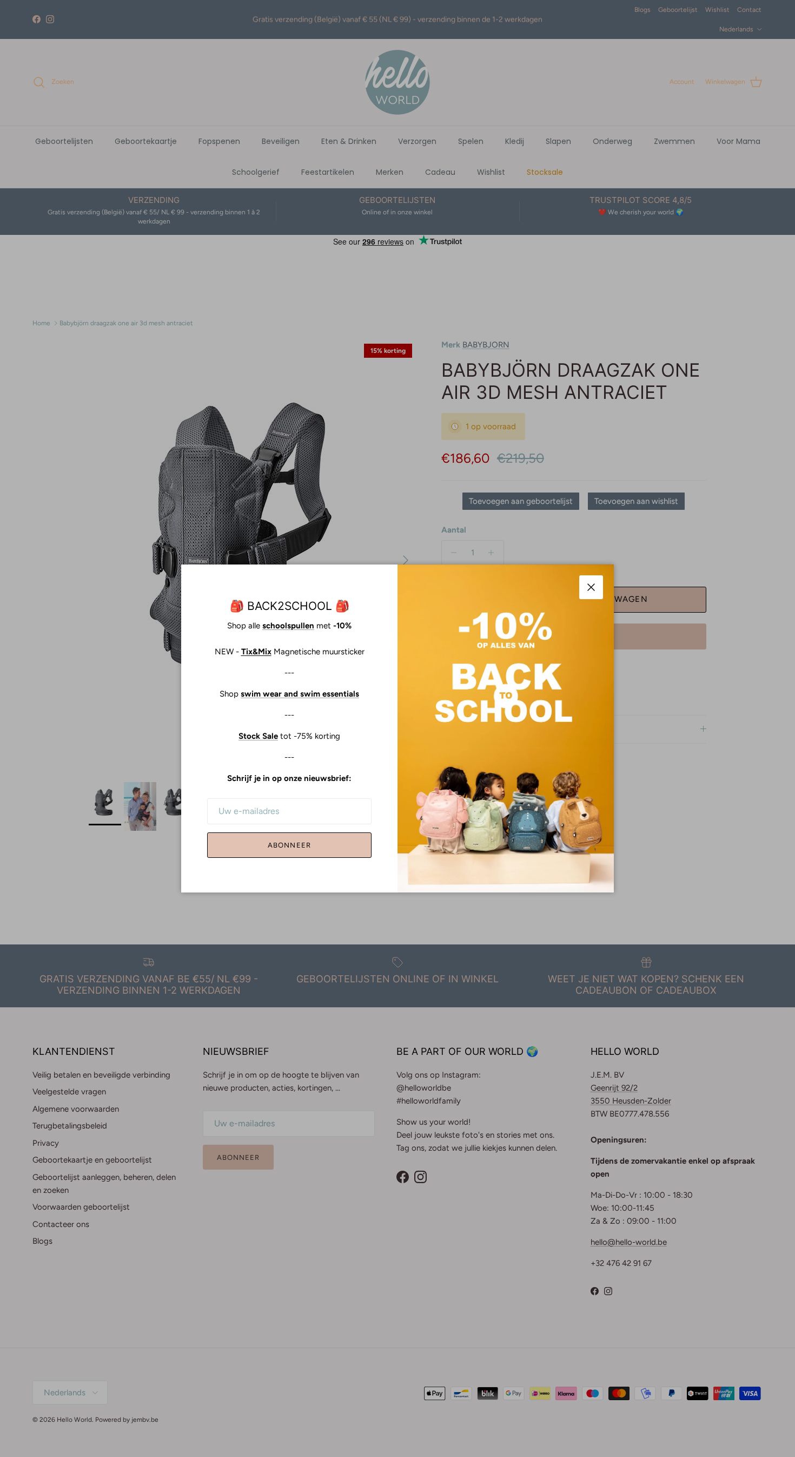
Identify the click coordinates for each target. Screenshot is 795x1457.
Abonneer (289, 845)
